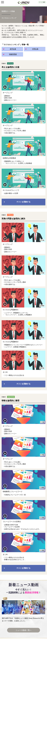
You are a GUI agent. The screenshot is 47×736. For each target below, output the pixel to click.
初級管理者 (13, 54)
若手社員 (13, 49)
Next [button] (44, 609)
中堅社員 (35, 49)
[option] (23, 609)
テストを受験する (23, 202)
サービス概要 (42, 2)
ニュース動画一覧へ (23, 630)
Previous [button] (3, 609)
